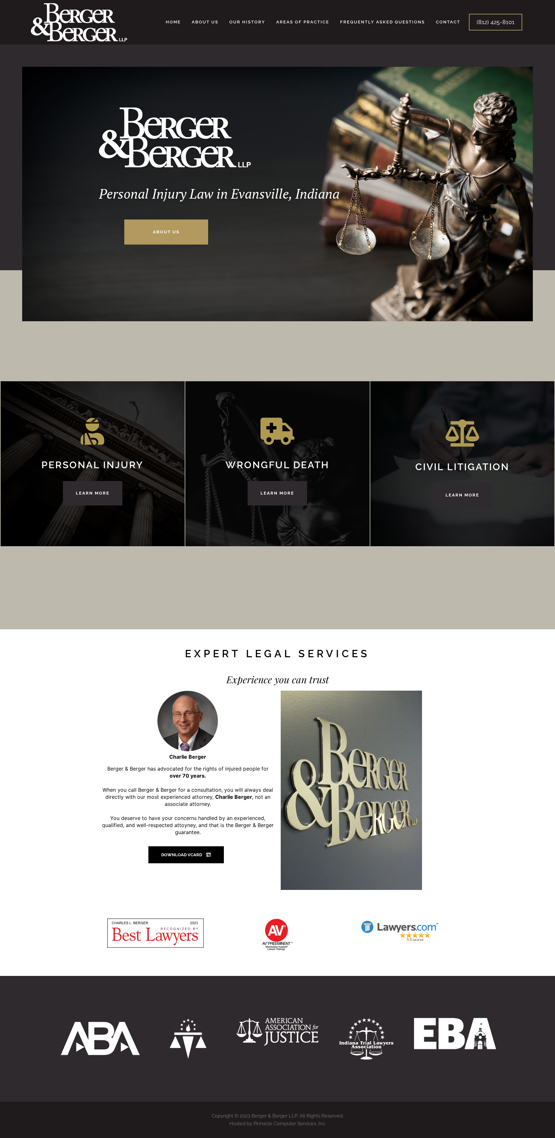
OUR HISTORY (247, 22)
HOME (173, 22)
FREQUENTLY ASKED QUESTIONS (382, 22)
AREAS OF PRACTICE (302, 22)
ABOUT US (205, 22)
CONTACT (448, 22)
